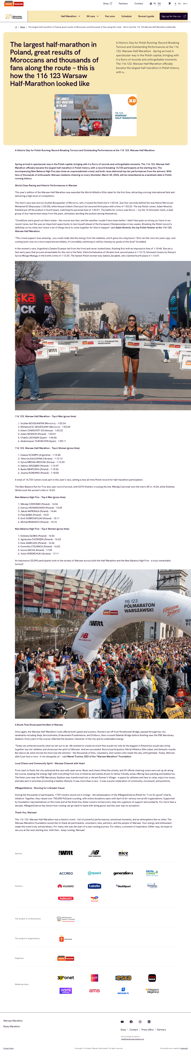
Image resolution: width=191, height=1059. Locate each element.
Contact (139, 3)
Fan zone (110, 16)
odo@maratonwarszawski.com (132, 1039)
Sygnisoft (184, 1048)
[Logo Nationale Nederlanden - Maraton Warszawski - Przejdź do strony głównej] (13, 3)
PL (155, 3)
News (22, 27)
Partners (123, 3)
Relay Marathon (11, 1026)
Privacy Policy (8, 1048)
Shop (106, 3)
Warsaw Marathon (13, 1020)
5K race (91, 16)
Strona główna (16, 27)
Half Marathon (68, 16)
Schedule (127, 16)
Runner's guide (146, 16)
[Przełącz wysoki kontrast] (169, 3)
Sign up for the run (171, 16)
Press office (148, 1029)
